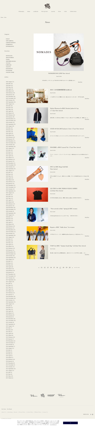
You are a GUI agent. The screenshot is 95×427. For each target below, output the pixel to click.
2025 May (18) (9, 109)
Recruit (16, 412)
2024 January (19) (10, 139)
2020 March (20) (10, 224)
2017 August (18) (10, 281)
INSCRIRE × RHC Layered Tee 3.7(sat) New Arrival (65, 147)
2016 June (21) (9, 307)
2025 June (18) (9, 107)
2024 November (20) (11, 120)
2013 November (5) (10, 365)
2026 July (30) (9, 83)
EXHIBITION (9, 44)
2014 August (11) (10, 348)
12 (44, 267)
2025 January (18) (10, 117)
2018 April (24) (9, 266)
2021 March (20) (10, 202)
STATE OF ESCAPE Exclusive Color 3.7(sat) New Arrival (67, 129)
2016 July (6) (9, 305)
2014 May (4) (9, 354)
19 (66, 267)
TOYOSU (8, 63)
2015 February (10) (10, 337)
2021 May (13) (9, 198)
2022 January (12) (10, 183)
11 (41, 267)
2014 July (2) (9, 350)
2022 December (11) (10, 163)
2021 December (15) (10, 185)
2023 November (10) (11, 142)
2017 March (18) (10, 291)
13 (48, 267)
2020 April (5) (9, 222)
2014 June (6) (9, 352)
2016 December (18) (10, 296)
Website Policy (38, 412)
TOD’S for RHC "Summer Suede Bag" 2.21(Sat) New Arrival (68, 246)
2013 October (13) (10, 366)
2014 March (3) (9, 357)
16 (57, 267)
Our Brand (9, 409)
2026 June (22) (9, 85)
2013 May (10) (9, 376)
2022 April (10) (9, 178)
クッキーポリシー (53, 424)
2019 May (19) (9, 242)
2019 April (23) (9, 244)
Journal (53, 11)
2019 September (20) (11, 235)
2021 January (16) (10, 205)
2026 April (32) (9, 89)
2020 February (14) (10, 226)
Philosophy (21, 11)
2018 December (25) (10, 252)
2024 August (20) (10, 126)
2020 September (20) (11, 213)
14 (51, 267)
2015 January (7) (10, 339)
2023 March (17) (10, 157)
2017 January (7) (10, 294)
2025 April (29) (9, 111)
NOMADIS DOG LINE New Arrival (59, 73)
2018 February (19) (10, 270)
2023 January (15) (10, 161)
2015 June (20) (9, 329)
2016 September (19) (11, 302)
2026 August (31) (10, 81)
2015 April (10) (9, 333)
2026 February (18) (10, 92)
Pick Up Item (44, 11)
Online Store (73, 11)
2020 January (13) (10, 228)
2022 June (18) (9, 174)
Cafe (65, 11)
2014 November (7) (10, 342)
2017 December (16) (10, 274)
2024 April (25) (9, 133)
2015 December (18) (10, 318)
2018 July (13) (9, 261)
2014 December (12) (10, 341)
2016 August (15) (10, 304)
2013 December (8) (10, 363)
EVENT (8, 39)
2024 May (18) (9, 131)
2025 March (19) (10, 113)
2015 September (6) (10, 324)
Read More (80, 82)
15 (54, 267)
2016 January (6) (10, 316)
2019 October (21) (10, 233)
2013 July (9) (9, 372)
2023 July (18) (9, 150)
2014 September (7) (10, 346)
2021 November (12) (11, 187)
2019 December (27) (10, 229)
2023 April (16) (9, 155)
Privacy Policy (22, 412)
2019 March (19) (10, 246)
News (28, 11)
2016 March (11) (10, 313)
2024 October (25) (10, 122)
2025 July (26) (9, 105)
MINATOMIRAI (10, 57)
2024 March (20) (10, 135)
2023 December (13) (10, 141)
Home (2, 17)
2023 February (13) (10, 159)
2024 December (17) (10, 118)
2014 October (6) (10, 344)
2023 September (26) (11, 146)
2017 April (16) (9, 289)
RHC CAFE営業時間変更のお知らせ (61, 90)
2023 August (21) (10, 148)
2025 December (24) (10, 96)
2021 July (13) (9, 194)
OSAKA (8, 59)
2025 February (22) (10, 115)
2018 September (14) (11, 257)
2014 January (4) (10, 361)
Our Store (3, 409)
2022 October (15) (10, 167)
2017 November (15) (11, 276)
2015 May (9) (9, 331)
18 (63, 267)
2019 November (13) (11, 231)
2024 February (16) (10, 137)
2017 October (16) (10, 278)
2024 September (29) (11, 124)
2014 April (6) (9, 355)
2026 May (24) (9, 87)
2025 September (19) (11, 102)
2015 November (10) (11, 320)
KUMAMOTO (9, 68)
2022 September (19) (11, 168)
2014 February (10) (10, 359)
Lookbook (35, 11)
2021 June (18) (9, 196)
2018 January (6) (10, 272)
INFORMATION (10, 46)
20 (69, 267)
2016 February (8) (10, 315)
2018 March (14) (10, 268)
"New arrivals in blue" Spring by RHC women (63, 209)
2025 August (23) (10, 104)
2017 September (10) (11, 279)
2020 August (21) (10, 215)
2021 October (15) (10, 189)
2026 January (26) (10, 94)
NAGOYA (8, 66)
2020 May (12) (9, 220)
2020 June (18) (9, 218)
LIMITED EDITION (11, 42)
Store (59, 11)
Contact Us (45, 412)
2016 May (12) (9, 309)
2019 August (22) (10, 237)
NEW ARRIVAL (10, 40)
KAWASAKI (8, 65)
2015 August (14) (10, 326)
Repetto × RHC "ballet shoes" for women (62, 227)
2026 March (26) (10, 91)
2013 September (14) (11, 368)
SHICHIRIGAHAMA (11, 61)
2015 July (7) (9, 328)
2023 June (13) (9, 152)
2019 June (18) (9, 241)
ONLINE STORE (10, 72)
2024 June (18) (9, 129)
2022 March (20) (10, 179)
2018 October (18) (10, 255)
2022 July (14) (9, 172)
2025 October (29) (10, 100)
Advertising (10, 412)
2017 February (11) (10, 292)
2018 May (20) (9, 265)
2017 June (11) (9, 285)
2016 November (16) (11, 298)
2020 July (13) (9, 216)
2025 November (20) (11, 98)
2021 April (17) (9, 200)
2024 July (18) (9, 128)
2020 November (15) (11, 209)
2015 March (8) (9, 335)
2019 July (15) (9, 239)
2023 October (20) (10, 144)
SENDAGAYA (9, 55)
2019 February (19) (10, 248)
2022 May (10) (9, 176)
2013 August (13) (10, 370)
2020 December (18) (10, 207)
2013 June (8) (9, 374)
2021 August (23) (10, 192)
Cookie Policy (30, 412)
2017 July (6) (9, 283)
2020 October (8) (10, 211)
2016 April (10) (9, 311)
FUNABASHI (9, 70)
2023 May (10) (9, 154)
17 (60, 267)
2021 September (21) (11, 191)
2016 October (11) (10, 300)
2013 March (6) (9, 378)
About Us (3, 412)
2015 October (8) (10, 322)
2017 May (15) (9, 287)
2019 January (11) (10, 250)
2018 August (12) (10, 259)
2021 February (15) (10, 204)
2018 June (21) (9, 263)
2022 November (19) (11, 165)
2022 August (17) (10, 170)
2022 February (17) (10, 181)
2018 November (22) (11, 254)
